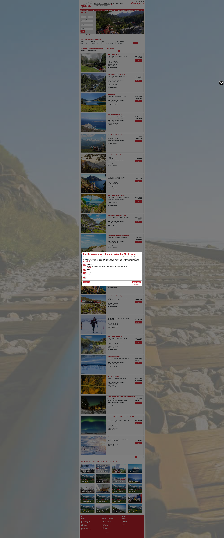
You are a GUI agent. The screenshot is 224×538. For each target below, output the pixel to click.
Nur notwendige (87, 282)
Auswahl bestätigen (136, 282)
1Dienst (89, 267)
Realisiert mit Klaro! (137, 284)
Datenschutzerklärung (87, 261)
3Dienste (89, 271)
